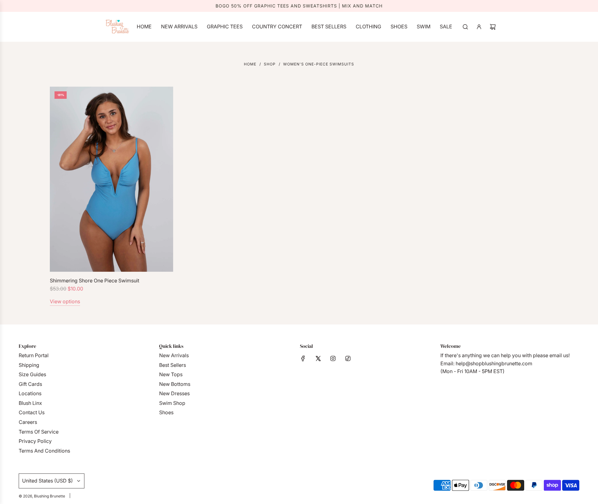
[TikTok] (348, 358)
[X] (318, 358)
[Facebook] (303, 358)
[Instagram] (333, 358)
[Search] (465, 27)
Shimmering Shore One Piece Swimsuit (94, 280)
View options (65, 301)
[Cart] (493, 27)
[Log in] (479, 27)
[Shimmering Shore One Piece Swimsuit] (111, 179)
